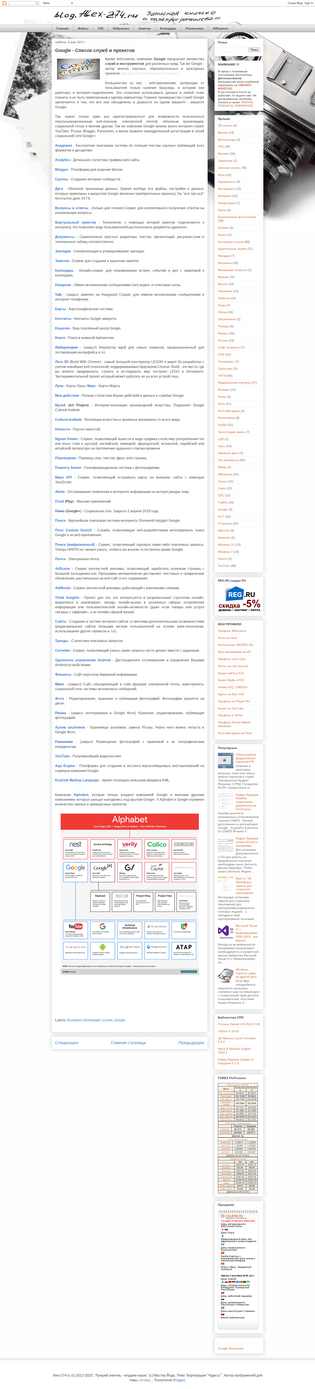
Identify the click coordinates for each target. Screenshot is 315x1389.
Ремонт (223, 333)
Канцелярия (226, 203)
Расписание (195, 28)
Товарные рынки (238, 1158)
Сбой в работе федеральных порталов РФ (246, 758)
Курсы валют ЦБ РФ (238, 1085)
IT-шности (225, 523)
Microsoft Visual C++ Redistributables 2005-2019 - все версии (247, 933)
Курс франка (226, 1116)
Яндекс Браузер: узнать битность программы (247, 842)
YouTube (224, 565)
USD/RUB (225, 1129)
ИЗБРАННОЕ (244, 105)
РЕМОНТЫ (225, 105)
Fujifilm (223, 502)
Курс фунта (226, 1099)
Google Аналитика (230, 1348)
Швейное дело (228, 453)
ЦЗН (221, 439)
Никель (226, 1180)
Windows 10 (226, 544)
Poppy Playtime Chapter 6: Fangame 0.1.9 (236, 1061)
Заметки (144, 28)
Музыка (223, 277)
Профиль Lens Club (232, 659)
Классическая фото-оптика (237, 217)
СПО (221, 354)
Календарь (168, 28)
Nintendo (224, 537)
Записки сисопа (229, 167)
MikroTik (223, 530)
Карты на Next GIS (231, 694)
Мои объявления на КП (234, 652)
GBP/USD (225, 1146)
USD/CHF (225, 1149)
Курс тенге (226, 1107)
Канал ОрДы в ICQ (231, 680)
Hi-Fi (221, 516)
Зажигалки (225, 160)
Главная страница (128, 1042)
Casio (222, 488)
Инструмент (226, 189)
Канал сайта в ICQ (231, 673)
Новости (224, 298)
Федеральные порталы (234, 382)
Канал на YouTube (231, 708)
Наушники (225, 291)
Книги (222, 234)
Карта (222, 210)
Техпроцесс (226, 361)
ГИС (101, 28)
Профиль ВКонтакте (232, 631)
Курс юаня (226, 1110)
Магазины (225, 263)
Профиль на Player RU (234, 701)
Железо (223, 153)
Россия (223, 340)
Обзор (222, 312)
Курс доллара (226, 1093)
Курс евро (226, 1096)
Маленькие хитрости (232, 270)
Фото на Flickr (227, 638)
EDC (221, 495)
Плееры (223, 326)
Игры (221, 175)
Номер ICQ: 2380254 (232, 687)
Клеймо (223, 227)
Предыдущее (191, 1042)
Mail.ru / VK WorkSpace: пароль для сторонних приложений (244, 886)
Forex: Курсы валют (238, 1139)
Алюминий (226, 1177)
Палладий (226, 1173)
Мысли (223, 284)
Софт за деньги (229, 347)
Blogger (179, 1380)
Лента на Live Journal (233, 666)
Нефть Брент (226, 1186)
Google (119, 1020)
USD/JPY (225, 1152)
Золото (226, 1164)
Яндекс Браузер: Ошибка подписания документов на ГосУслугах (247, 802)
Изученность (227, 181)
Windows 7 (225, 551)
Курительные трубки (232, 248)
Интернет (74, 1020)
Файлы (83, 28)
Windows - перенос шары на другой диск (246, 973)
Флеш (222, 396)
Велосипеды (227, 139)
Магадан (224, 256)
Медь (226, 1183)
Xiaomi (222, 558)
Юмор (222, 467)
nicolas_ (145, 1380)
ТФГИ (222, 375)
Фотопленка (226, 417)
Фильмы (224, 389)
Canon (222, 481)
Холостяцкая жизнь (231, 432)
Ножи (221, 305)
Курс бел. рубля (226, 1103)
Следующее (66, 1042)
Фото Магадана (229, 411)
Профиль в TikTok (230, 715)
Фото (221, 404)
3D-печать (225, 125)
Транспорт (225, 368)
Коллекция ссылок (97, 1020)
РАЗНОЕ (247, 102)
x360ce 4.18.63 (228, 1031)
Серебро (226, 1167)
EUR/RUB (225, 1132)
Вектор (223, 132)
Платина (226, 1170)
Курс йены (226, 1119)
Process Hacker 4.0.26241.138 (239, 1024)
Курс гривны (226, 1113)
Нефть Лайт (226, 1189)
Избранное (121, 28)
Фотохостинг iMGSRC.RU (235, 644)
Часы (221, 446)
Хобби (222, 425)
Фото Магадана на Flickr (235, 733)
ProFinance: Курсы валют (238, 1123)
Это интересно (228, 460)
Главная (62, 28)
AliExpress (220, 28)
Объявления (227, 319)
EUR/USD (225, 1142)
